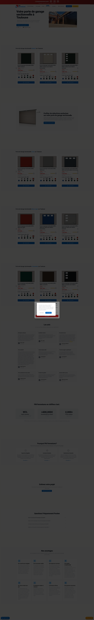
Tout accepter (48, 312)
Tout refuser (42, 312)
